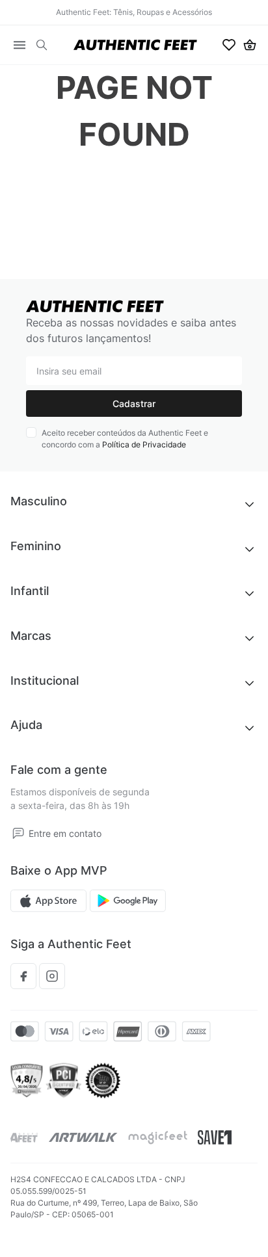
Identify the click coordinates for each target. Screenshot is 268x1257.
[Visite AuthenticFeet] (83, 1137)
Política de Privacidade (144, 444)
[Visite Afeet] (24, 1138)
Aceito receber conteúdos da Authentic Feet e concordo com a (125, 438)
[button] (41, 45)
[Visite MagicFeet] (157, 1138)
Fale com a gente (58, 769)
